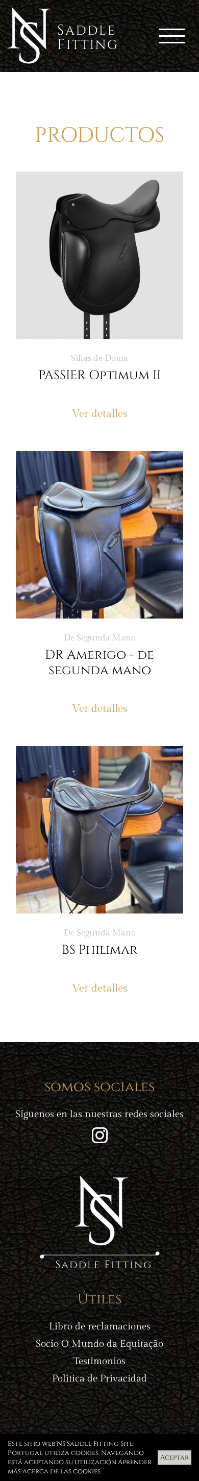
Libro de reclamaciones (100, 1326)
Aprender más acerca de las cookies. (80, 1467)
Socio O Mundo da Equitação (99, 1344)
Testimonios (99, 1361)
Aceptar (174, 1457)
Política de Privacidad (99, 1379)
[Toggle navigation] (172, 36)
